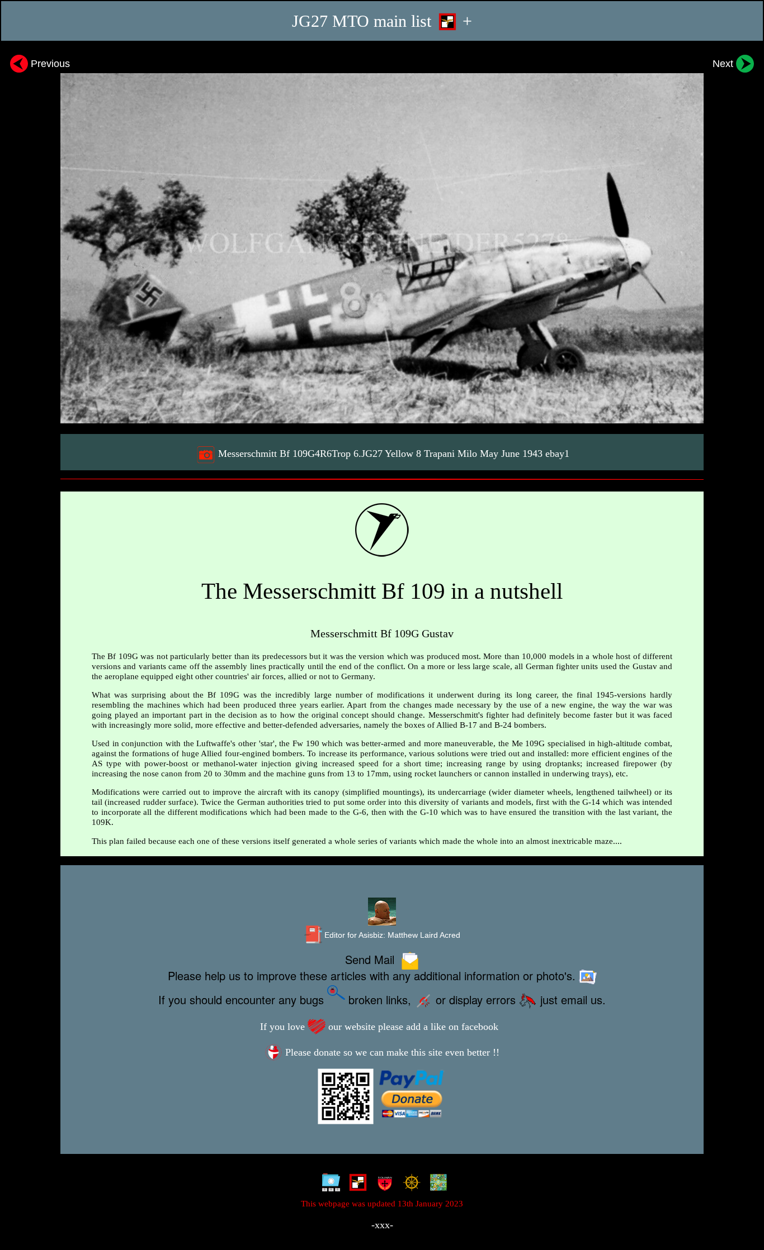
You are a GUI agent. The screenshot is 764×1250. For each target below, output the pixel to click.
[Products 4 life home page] (436, 1185)
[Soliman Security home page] (382, 1185)
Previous (49, 63)
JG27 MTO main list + (382, 21)
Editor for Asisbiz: (391, 935)
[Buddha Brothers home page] (409, 1185)
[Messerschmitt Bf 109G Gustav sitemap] (329, 1185)
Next (724, 63)
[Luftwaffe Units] (355, 1185)
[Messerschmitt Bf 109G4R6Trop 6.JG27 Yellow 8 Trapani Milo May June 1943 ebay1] (382, 237)
